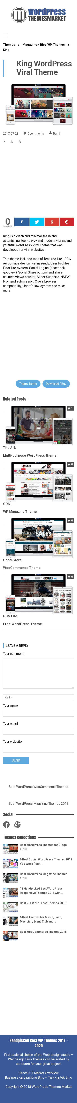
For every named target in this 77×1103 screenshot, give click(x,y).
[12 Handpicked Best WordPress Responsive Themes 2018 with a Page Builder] (10, 892)
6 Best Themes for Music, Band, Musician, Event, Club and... (41, 919)
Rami (56, 133)
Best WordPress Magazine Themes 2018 (38, 804)
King (6, 50)
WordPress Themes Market (52, 1087)
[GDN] (38, 481)
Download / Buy (56, 383)
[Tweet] (36, 222)
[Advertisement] (38, 177)
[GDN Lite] (38, 594)
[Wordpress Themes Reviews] (38, 14)
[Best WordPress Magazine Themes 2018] (10, 878)
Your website (12, 741)
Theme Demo (28, 383)
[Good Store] (38, 537)
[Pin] (67, 222)
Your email (10, 723)
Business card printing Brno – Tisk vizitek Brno (38, 1077)
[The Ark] (38, 425)
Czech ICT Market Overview (38, 1073)
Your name (10, 705)
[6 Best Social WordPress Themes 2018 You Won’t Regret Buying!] (10, 863)
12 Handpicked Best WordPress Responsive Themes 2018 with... (41, 890)
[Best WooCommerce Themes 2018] (10, 935)
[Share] (21, 222)
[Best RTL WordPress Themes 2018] (10, 907)
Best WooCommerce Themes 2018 (43, 931)
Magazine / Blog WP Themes (44, 45)
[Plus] (52, 222)
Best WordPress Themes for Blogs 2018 (43, 847)
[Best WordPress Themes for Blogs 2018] (10, 849)
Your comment (13, 654)
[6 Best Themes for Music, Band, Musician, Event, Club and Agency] (10, 921)
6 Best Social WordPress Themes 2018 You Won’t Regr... (46, 861)
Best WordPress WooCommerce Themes (38, 787)
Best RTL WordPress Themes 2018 (43, 903)
